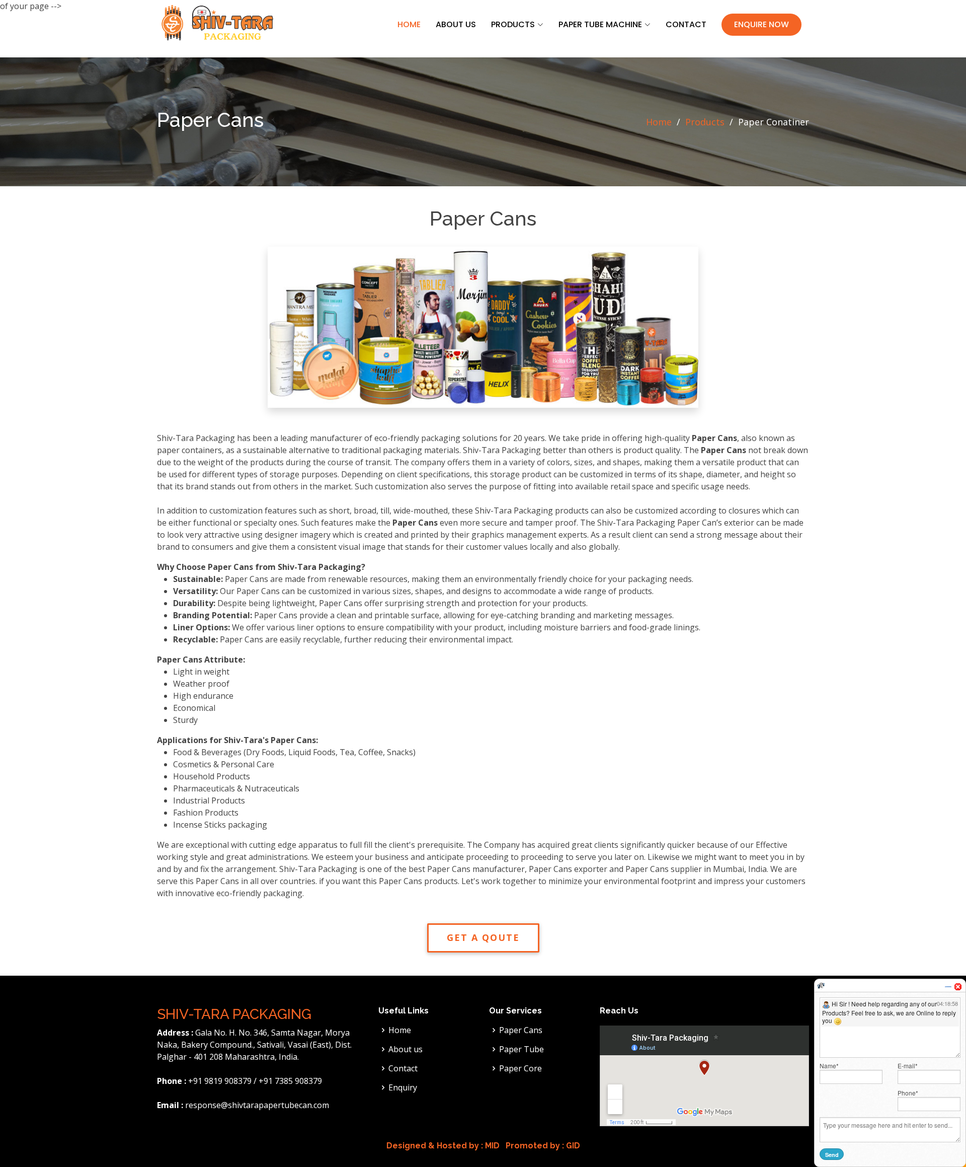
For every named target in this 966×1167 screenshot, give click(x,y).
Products (705, 122)
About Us (456, 24)
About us (405, 1049)
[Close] (958, 987)
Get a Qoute (483, 937)
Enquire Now (761, 24)
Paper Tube (521, 1049)
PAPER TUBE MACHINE (600, 24)
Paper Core (520, 1068)
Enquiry (402, 1087)
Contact (686, 24)
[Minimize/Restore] (948, 987)
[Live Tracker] (821, 985)
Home (409, 24)
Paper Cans (520, 1030)
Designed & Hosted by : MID (443, 1145)
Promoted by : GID (542, 1145)
